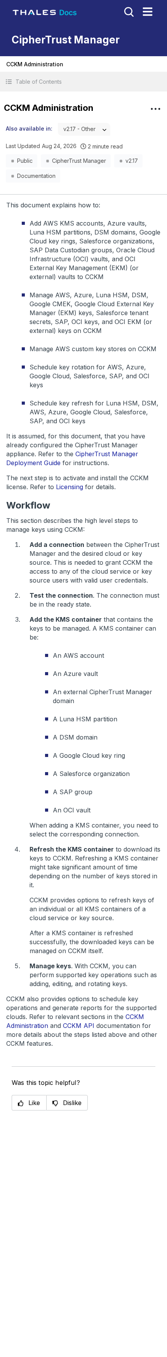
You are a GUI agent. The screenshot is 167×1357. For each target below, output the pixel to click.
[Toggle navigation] (147, 11)
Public (25, 160)
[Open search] (128, 11)
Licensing (69, 487)
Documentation (36, 175)
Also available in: (29, 128)
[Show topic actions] (155, 109)
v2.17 (131, 160)
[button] (83, 81)
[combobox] (84, 129)
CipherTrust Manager (79, 160)
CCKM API (78, 1025)
